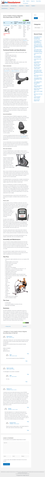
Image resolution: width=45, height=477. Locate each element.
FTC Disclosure (25, 3)
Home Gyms (12, 8)
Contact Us (33, 1)
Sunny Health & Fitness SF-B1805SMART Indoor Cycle (38, 79)
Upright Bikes (21, 5)
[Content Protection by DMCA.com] (25, 20)
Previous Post (8, 326)
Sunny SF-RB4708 (7, 25)
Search (36, 18)
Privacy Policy (38, 1)
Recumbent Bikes (14, 5)
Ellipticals (27, 5)
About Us (27, 1)
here (24, 358)
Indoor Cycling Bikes (5, 5)
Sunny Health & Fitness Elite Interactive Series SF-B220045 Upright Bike (38, 50)
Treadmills (33, 5)
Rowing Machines (4, 8)
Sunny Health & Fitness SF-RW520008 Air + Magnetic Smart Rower (38, 41)
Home (24, 1)
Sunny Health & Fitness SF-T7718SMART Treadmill (38, 83)
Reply (28, 353)
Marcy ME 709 (6, 70)
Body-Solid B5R (23, 136)
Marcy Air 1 (25, 40)
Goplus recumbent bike (15, 70)
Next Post (25, 326)
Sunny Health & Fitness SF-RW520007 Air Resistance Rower (38, 37)
